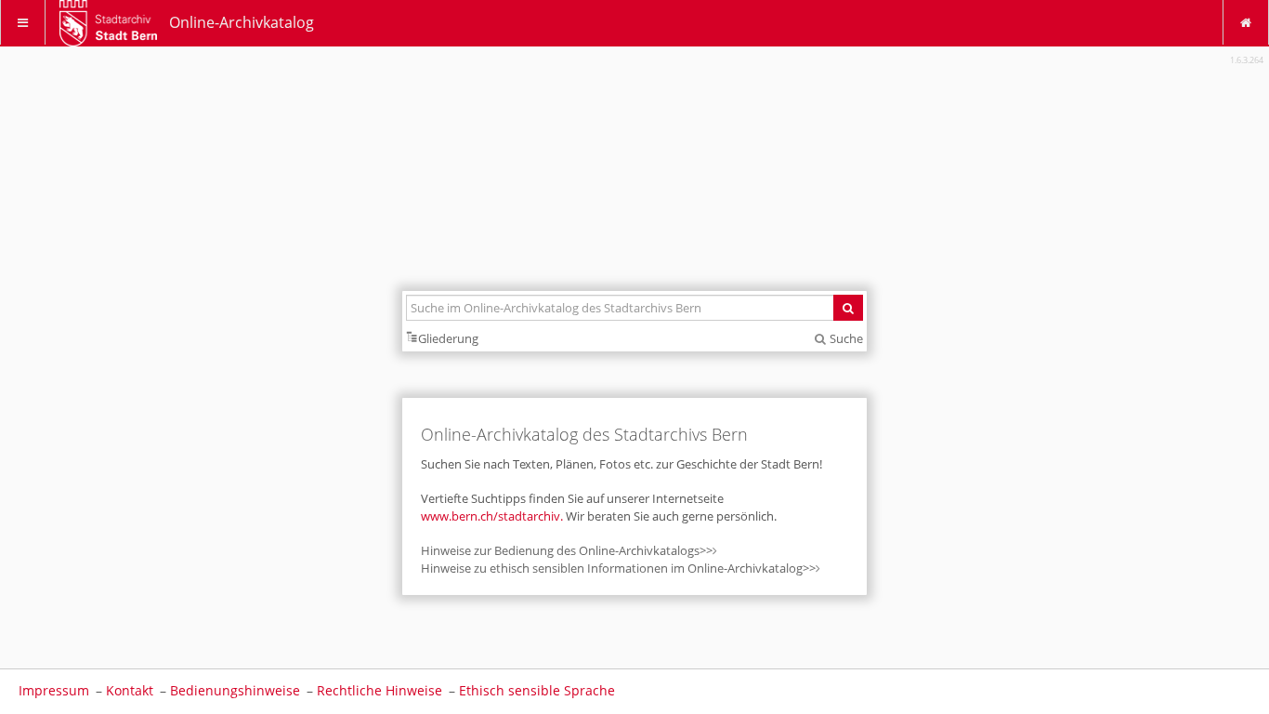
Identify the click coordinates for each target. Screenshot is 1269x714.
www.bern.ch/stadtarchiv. (493, 516)
